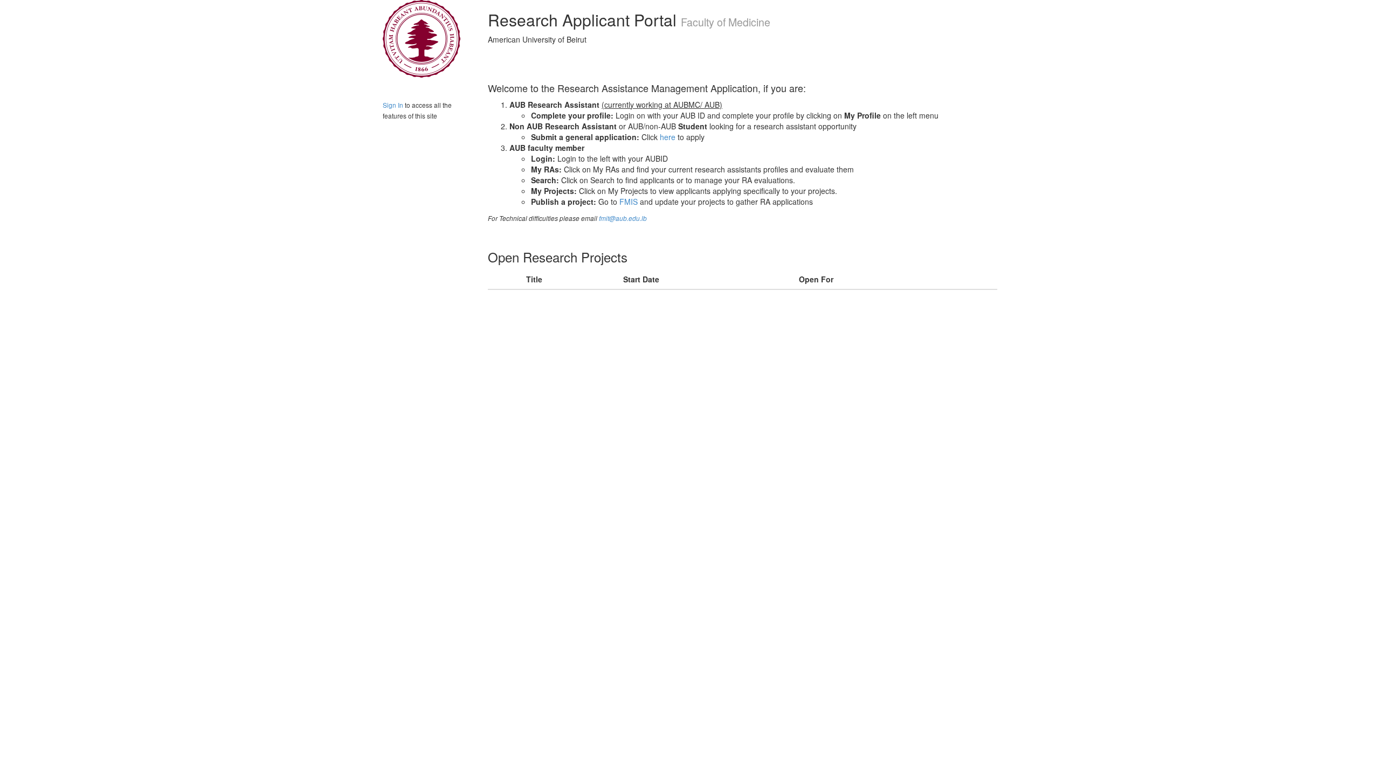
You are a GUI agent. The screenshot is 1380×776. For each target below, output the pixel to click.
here (667, 136)
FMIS (628, 201)
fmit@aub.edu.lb (623, 218)
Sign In (393, 104)
